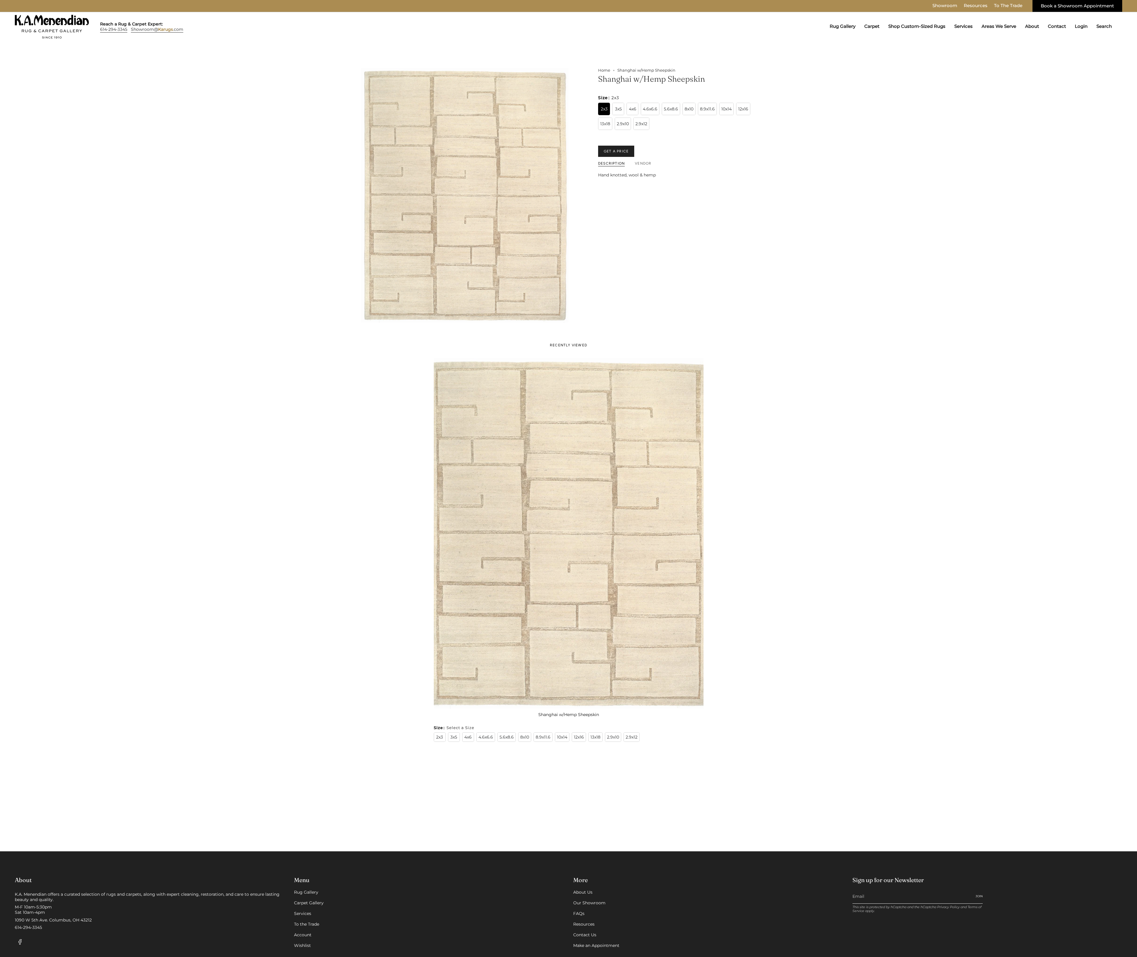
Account (302, 934)
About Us (582, 892)
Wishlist (302, 945)
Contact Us (584, 934)
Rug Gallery (306, 892)
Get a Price (616, 151)
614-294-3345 (113, 29)
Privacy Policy (948, 907)
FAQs (578, 913)
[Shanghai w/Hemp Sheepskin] (569, 533)
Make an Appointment (596, 945)
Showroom (944, 5)
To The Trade (1008, 5)
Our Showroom (589, 902)
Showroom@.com (157, 29)
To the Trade (306, 924)
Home (604, 70)
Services (302, 913)
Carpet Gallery (309, 902)
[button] (842, 26)
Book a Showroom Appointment (1077, 6)
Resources (975, 5)
